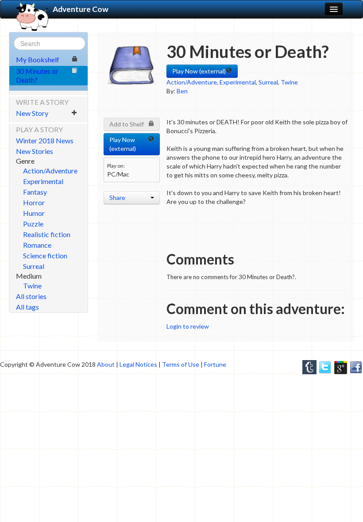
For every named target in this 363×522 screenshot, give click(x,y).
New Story (32, 113)
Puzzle (33, 223)
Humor (34, 213)
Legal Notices (138, 364)
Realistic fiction (46, 234)
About (106, 364)
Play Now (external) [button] (199, 71)
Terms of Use (180, 364)
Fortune (215, 364)
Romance (37, 245)
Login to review (187, 326)
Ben (182, 91)
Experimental (43, 181)
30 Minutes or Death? (37, 75)
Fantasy (35, 192)
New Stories (34, 151)
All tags (27, 307)
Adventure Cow (80, 9)
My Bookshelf (37, 59)
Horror (34, 202)
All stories (31, 296)
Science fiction (45, 255)
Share (117, 197)
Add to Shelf (126, 124)
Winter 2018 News (44, 140)
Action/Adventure (50, 170)
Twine (32, 285)
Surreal (33, 266)
